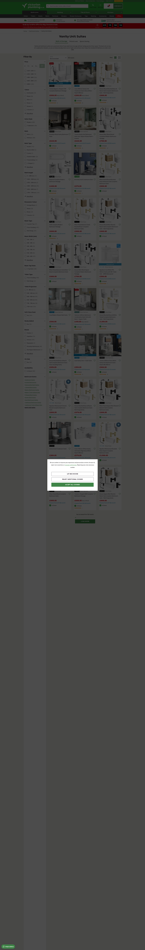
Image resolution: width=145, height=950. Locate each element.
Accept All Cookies (72, 485)
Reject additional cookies (72, 479)
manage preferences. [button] (71, 465)
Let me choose (72, 474)
